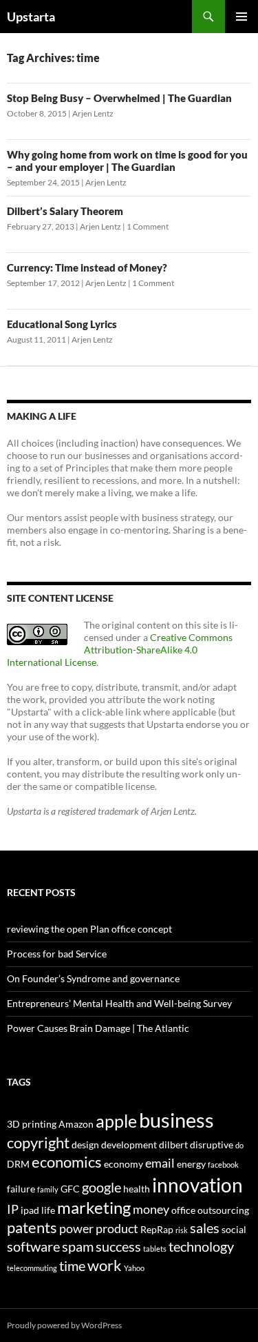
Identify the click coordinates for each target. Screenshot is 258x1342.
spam (78, 1246)
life (48, 1210)
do (239, 1145)
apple (116, 1120)
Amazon (76, 1124)
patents (32, 1227)
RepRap (156, 1229)
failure (21, 1188)
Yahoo (134, 1267)
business (176, 1120)
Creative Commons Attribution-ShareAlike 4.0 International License (120, 649)
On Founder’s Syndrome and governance (93, 978)
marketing (94, 1207)
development (129, 1144)
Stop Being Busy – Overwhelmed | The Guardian (119, 98)
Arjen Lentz (93, 113)
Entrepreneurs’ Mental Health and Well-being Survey (119, 1003)
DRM (18, 1164)
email (160, 1163)
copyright (38, 1142)
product (117, 1228)
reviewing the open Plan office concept (89, 929)
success (118, 1246)
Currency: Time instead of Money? (87, 267)
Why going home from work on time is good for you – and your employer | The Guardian (127, 160)
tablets (154, 1248)
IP (13, 1209)
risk (181, 1230)
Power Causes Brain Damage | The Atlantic (98, 1028)
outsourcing (223, 1210)
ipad (30, 1210)
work (104, 1265)
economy (123, 1164)
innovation (197, 1185)
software (33, 1246)
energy (191, 1164)
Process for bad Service (57, 953)
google (101, 1187)
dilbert (173, 1144)
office (183, 1210)
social (234, 1229)
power (76, 1228)
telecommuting (32, 1267)
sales (204, 1227)
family (47, 1189)
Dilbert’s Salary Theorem (65, 211)
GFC (70, 1188)
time (72, 1265)
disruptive (211, 1144)
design (85, 1144)
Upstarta (31, 16)
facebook (223, 1164)
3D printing (31, 1124)
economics (67, 1161)
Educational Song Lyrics (62, 324)
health (136, 1188)
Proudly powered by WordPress (64, 1325)
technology (201, 1246)
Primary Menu (241, 16)
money (151, 1209)
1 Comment (148, 226)
